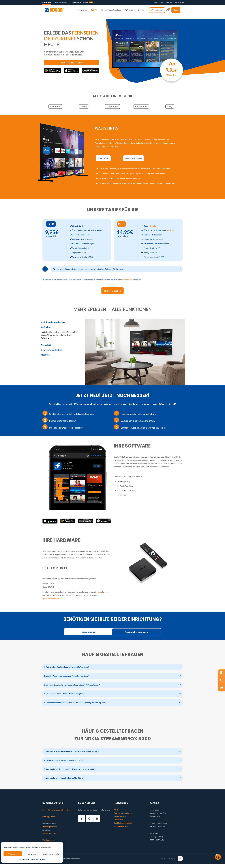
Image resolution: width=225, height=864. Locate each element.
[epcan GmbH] (54, 10)
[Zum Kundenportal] (157, 10)
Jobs (161, 2)
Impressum (42, 859)
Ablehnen (32, 854)
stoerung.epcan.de (49, 826)
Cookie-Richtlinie (23, 859)
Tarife (84, 106)
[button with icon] (81, 818)
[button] (117, 269)
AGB (116, 810)
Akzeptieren (12, 854)
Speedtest (169, 2)
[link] (50, 521)
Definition (55, 106)
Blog (155, 2)
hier (99, 592)
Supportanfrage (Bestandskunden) (56, 810)
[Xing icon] (172, 859)
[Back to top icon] (180, 858)
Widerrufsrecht (120, 816)
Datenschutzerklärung (123, 813)
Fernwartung (179, 2)
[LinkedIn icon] (169, 859)
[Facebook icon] (164, 859)
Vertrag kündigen (121, 826)
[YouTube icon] (167, 859)
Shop (176, 10)
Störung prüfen (48, 816)
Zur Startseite (48, 840)
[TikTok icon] (174, 859)
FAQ (169, 106)
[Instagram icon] (162, 859)
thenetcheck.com (49, 833)
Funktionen (112, 106)
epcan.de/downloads (50, 598)
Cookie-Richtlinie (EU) (123, 823)
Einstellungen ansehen (51, 854)
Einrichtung (141, 106)
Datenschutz (34, 859)
